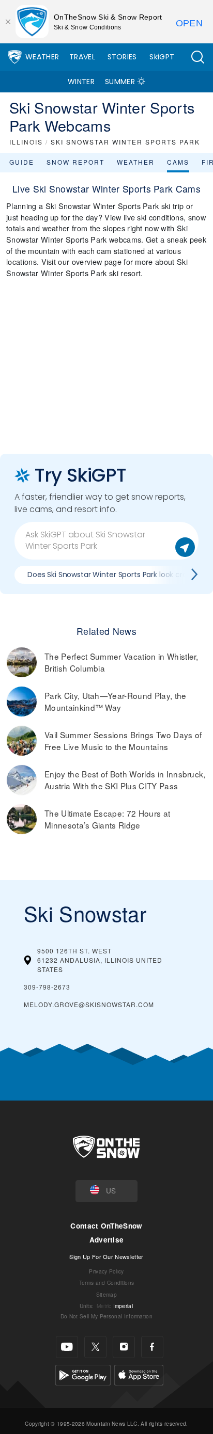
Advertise (106, 1240)
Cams (178, 161)
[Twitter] (95, 1347)
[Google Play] (83, 1373)
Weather (42, 57)
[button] (197, 57)
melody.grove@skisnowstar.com (89, 1004)
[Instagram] (124, 1347)
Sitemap (106, 1294)
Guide (21, 161)
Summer (120, 81)
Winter (81, 81)
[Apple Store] (138, 1373)
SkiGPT (161, 57)
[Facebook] (152, 1347)
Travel (82, 57)
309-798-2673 (47, 986)
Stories (122, 57)
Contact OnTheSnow (106, 1226)
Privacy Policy (106, 1271)
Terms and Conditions (106, 1282)
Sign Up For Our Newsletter (106, 1256)
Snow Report (75, 161)
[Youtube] (67, 1347)
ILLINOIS (26, 141)
